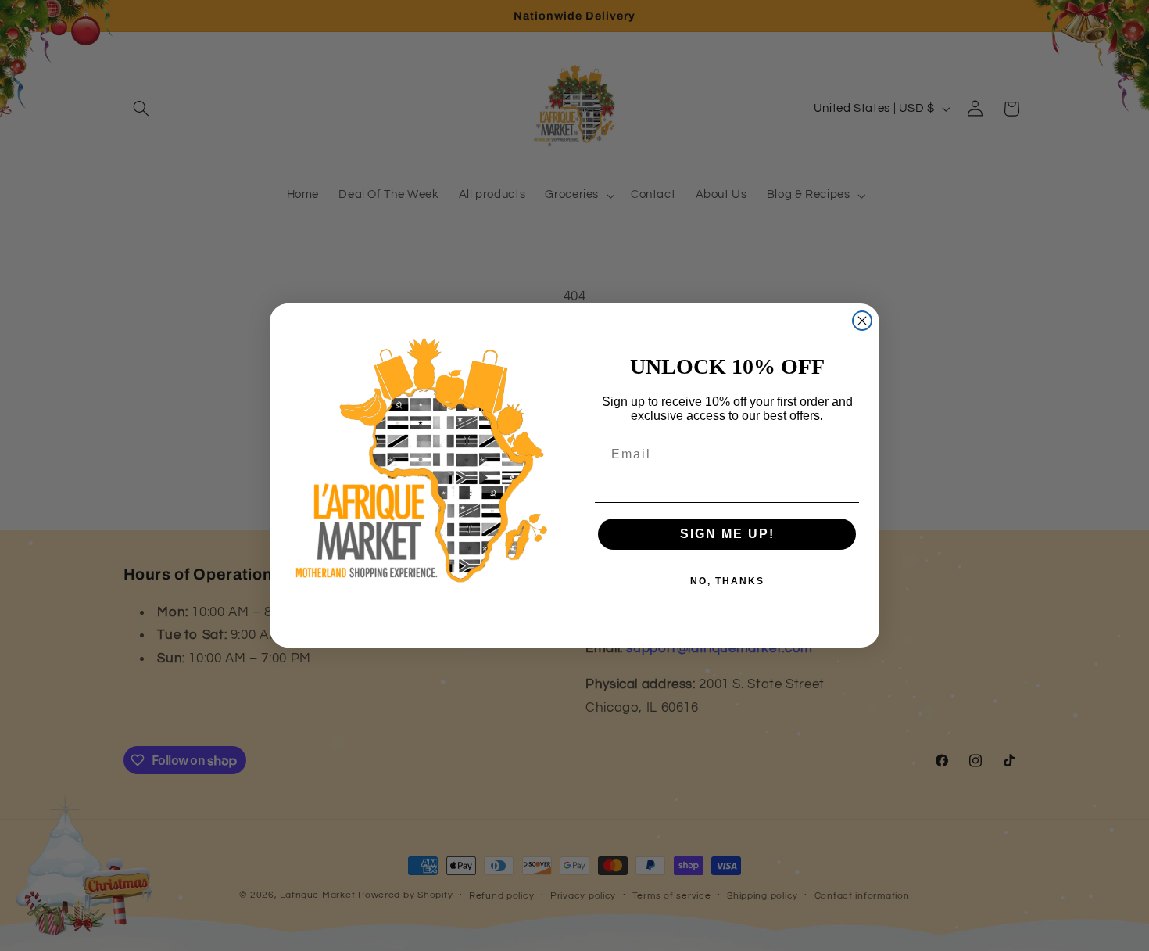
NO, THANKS (727, 581)
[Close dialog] (862, 320)
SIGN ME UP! (727, 533)
